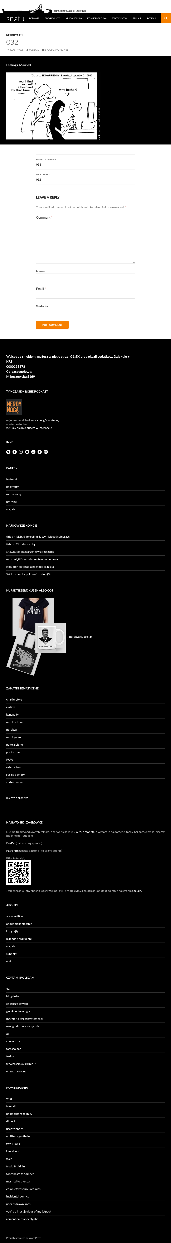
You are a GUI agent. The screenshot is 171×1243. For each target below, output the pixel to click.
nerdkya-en (14, 35)
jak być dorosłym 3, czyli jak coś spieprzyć (43, 536)
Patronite (12, 850)
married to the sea (18, 1181)
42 (8, 988)
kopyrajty (12, 486)
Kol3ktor (12, 566)
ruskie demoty (15, 774)
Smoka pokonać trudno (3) (33, 574)
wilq (9, 1098)
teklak (10, 1056)
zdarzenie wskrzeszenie (39, 551)
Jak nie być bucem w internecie (32, 428)
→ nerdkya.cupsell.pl (79, 636)
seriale (137, 18)
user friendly (14, 1128)
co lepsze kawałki (17, 1003)
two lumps (13, 1143)
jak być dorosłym (17, 798)
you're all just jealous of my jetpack (28, 1211)
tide (8, 536)
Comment (44, 217)
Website (42, 306)
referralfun (13, 767)
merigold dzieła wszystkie (22, 1026)
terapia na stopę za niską (38, 566)
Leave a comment (56, 50)
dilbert (10, 1121)
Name (41, 271)
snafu (15, 18)
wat (8, 961)
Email (41, 288)
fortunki (11, 479)
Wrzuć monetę (84, 832)
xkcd (9, 1159)
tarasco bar (13, 1048)
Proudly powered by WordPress (23, 1237)
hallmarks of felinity (19, 1113)
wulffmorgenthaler (18, 1136)
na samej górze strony (45, 420)
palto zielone (14, 744)
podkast (34, 18)
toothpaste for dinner (20, 1174)
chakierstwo (14, 699)
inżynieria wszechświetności (24, 1018)
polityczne (13, 752)
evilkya (34, 50)
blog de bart (14, 996)
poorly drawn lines (18, 1204)
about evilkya (14, 916)
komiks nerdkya (97, 18)
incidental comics (17, 1196)
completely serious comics (23, 1189)
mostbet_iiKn (15, 559)
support (11, 953)
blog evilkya (52, 18)
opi (8, 1033)
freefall (11, 1106)
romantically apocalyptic (22, 1219)
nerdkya (11, 729)
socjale (10, 509)
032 (43, 177)
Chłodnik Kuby (25, 544)
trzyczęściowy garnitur (21, 1064)
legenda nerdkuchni (19, 938)
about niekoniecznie (19, 923)
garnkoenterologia (18, 1011)
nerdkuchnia (73, 18)
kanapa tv (12, 714)
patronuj (152, 18)
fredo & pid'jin (15, 1166)
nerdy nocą (13, 494)
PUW (9, 759)
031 (46, 162)
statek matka (119, 18)
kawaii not (13, 1151)
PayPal (10, 843)
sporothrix (13, 1041)
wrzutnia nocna (16, 1071)
